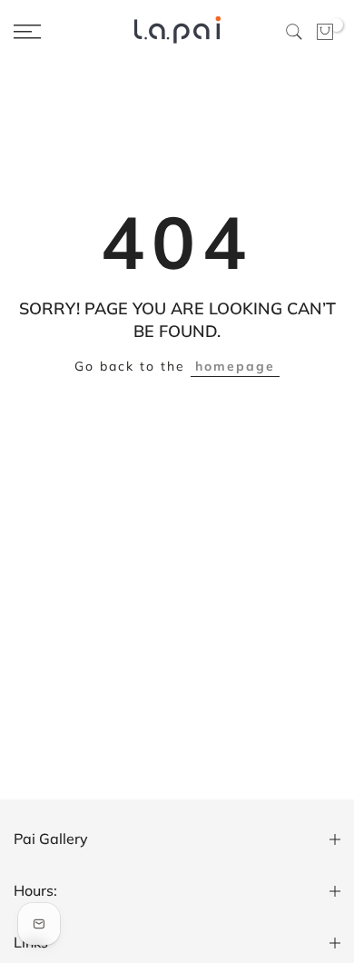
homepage (235, 366)
